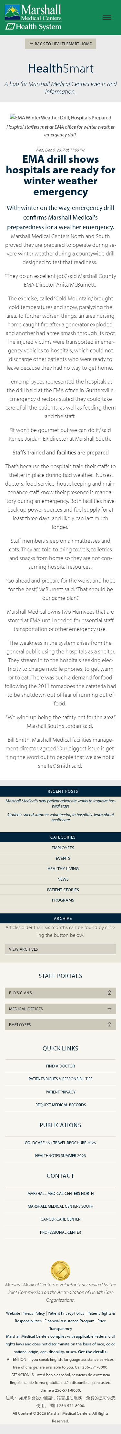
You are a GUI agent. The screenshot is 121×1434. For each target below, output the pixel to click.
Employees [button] (20, 1024)
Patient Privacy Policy (66, 1313)
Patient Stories (63, 889)
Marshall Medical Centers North (60, 1193)
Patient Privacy (61, 1091)
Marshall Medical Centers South (60, 1206)
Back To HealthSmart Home (63, 43)
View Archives (23, 949)
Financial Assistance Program (70, 1320)
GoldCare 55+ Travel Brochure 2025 (60, 1142)
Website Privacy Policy (25, 1313)
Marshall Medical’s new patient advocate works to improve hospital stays (60, 803)
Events (63, 858)
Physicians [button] (20, 992)
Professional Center (60, 1232)
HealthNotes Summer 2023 (60, 1155)
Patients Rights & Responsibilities (60, 1078)
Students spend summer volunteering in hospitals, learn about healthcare (60, 817)
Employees (63, 847)
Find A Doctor (60, 1065)
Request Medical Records (60, 1104)
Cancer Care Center (60, 1219)
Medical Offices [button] (26, 1008)
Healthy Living (63, 868)
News (63, 879)
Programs (63, 900)
